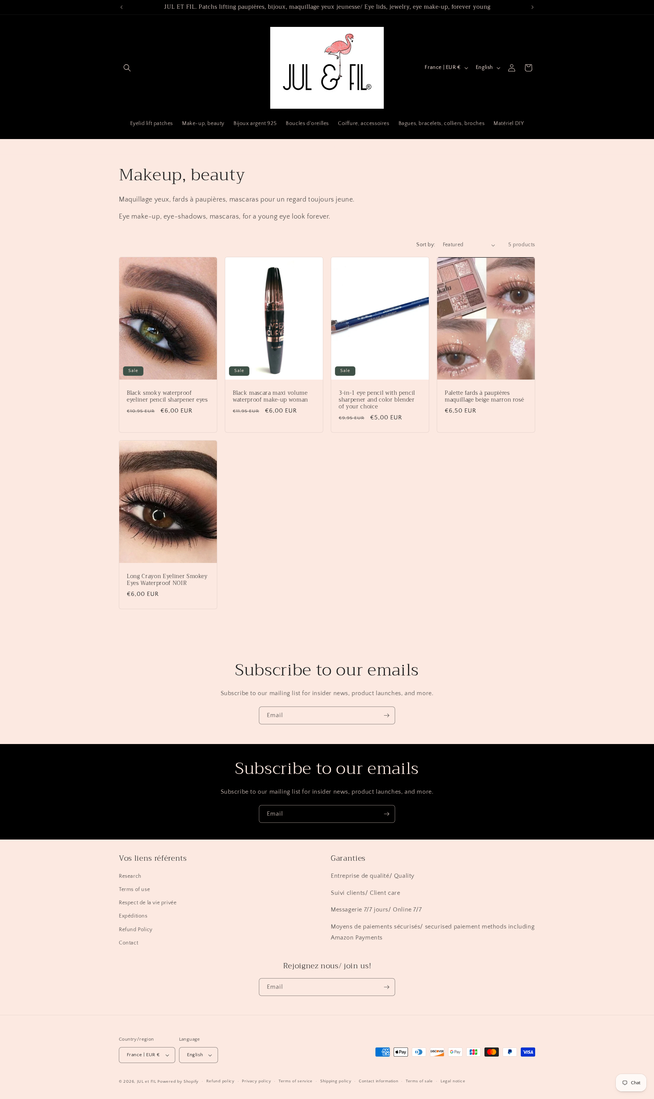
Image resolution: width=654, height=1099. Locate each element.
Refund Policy (136, 930)
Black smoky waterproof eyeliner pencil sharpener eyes (167, 396)
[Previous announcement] (121, 7)
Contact (128, 943)
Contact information (378, 1081)
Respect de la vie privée (147, 903)
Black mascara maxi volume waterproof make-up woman (270, 396)
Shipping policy (336, 1081)
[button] (127, 67)
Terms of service (296, 1081)
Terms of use (134, 889)
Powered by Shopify (178, 1081)
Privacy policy (256, 1081)
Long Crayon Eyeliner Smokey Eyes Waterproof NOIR (167, 580)
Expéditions (133, 916)
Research (130, 876)
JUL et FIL (146, 1081)
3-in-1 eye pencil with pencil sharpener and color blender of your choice (377, 400)
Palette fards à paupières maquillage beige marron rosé (484, 396)
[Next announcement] (532, 7)
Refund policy (220, 1081)
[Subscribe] (386, 715)
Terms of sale (419, 1081)
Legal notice (453, 1081)
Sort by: (425, 245)
